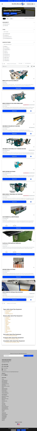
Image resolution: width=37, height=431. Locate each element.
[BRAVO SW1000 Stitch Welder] (18, 164)
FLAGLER (3, 419)
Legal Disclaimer (4, 388)
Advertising (4, 384)
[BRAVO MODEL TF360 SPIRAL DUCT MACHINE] (18, 187)
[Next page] (4, 63)
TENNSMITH (4, 418)
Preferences (13, 430)
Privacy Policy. (26, 428)
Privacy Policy (4, 390)
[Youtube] (25, 0)
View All (3, 402)
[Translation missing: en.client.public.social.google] (6, 375)
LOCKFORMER (4, 416)
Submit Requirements (13, 13)
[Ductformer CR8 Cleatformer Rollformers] (18, 236)
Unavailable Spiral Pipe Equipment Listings (12, 342)
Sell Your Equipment (6, 13)
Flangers (3, 410)
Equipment (26, 18)
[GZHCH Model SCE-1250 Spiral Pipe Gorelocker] (18, 285)
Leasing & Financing (5, 383)
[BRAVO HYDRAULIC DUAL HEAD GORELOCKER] (18, 96)
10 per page (20, 63)
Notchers (3, 399)
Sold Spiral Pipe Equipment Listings (11, 335)
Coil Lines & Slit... (4, 401)
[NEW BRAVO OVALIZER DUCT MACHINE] (18, 119)
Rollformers (4, 397)
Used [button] (11, 18)
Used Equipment (4, 380)
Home (3, 379)
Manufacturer (29, 63)
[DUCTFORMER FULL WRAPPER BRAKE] (18, 210)
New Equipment (4, 381)
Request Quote (18, 88)
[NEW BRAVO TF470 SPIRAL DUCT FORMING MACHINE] (18, 142)
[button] (34, 4)
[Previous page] (2, 63)
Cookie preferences (5, 393)
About (3, 387)
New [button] (7, 18)
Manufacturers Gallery (6, 386)
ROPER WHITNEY (5, 414)
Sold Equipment (4, 382)
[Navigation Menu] (2, 4)
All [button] (4, 18)
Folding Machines (5, 407)
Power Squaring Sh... (5, 406)
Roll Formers (4, 405)
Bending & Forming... (5, 396)
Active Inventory (4, 389)
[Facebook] (21, 0)
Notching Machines (5, 408)
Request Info (14, 110)
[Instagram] (23, 0)
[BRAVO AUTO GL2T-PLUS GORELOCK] (18, 73)
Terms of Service (4, 391)
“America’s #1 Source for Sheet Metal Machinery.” (18, 353)
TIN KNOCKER (4, 415)
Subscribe (28, 355)
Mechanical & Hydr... (5, 398)
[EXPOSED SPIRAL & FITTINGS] (18, 262)
